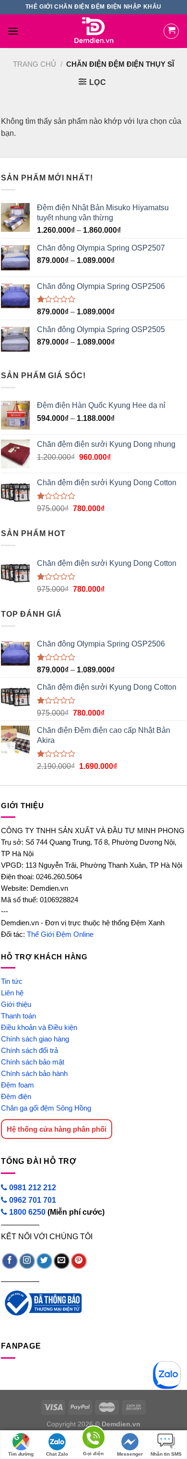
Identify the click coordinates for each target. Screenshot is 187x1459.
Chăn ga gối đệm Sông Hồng (46, 1108)
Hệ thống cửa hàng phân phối (56, 1129)
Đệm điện (16, 1096)
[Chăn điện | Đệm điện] (93, 31)
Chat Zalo (57, 1454)
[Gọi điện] (93, 1439)
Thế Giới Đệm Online (60, 934)
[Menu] (13, 31)
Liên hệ (12, 993)
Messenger (130, 1454)
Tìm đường (21, 1454)
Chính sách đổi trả (29, 1050)
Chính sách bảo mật (32, 1062)
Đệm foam (17, 1085)
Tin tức (12, 981)
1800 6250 (27, 1212)
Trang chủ (34, 64)
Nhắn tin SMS (166, 1454)
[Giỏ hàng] (171, 31)
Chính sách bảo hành (34, 1073)
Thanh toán (18, 1016)
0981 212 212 (31, 1188)
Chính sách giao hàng (35, 1039)
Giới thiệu (16, 1004)
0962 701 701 (31, 1200)
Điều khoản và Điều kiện (39, 1027)
